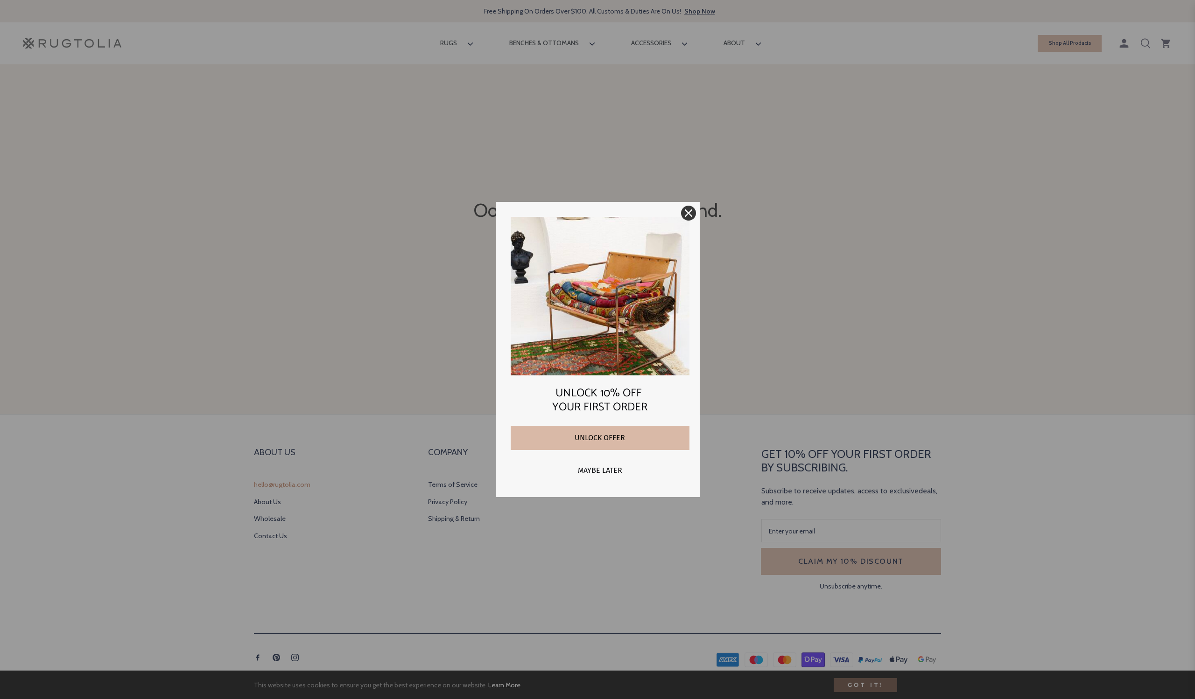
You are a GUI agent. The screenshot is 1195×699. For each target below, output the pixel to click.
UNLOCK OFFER (600, 437)
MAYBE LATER (600, 470)
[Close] (688, 213)
